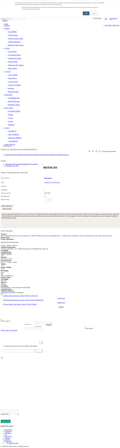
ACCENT (7, 71)
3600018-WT (61, 302)
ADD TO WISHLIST (7, 206)
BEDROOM (8, 95)
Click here (4, 292)
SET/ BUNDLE (13, 134)
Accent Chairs (13, 82)
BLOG (3, 377)
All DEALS (12, 131)
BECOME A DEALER (112, 25)
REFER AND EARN (7, 389)
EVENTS (4, 374)
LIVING (7, 48)
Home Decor (12, 78)
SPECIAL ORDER (14, 138)
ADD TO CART (7, 209)
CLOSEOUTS (13, 141)
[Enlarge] (89, 151)
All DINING (12, 32)
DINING (7, 28)
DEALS (6, 128)
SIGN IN (114, 18)
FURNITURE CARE (7, 405)
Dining (10, 115)
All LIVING (12, 52)
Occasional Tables (14, 55)
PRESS (3, 383)
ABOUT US (4, 361)
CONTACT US (5, 364)
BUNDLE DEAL (14, 105)
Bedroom (11, 125)
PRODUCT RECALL (7, 399)
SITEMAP (4, 402)
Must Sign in (48, 178)
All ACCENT (13, 75)
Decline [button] (94, 13)
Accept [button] (86, 13)
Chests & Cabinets (14, 85)
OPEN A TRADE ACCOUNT (10, 370)
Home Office (12, 68)
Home (6, 24)
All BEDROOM (13, 98)
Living (10, 118)
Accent (10, 121)
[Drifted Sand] (56, 182)
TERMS (3, 386)
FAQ (2, 367)
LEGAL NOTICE (6, 396)
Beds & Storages (14, 101)
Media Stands (13, 62)
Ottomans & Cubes (14, 58)
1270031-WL (61, 298)
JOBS (2, 380)
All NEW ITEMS (14, 111)
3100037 (61, 307)
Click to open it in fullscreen (9, 330)
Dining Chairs (13, 35)
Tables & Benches (14, 42)
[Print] (93, 151)
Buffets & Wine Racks (16, 45)
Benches (11, 88)
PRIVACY (4, 393)
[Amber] (48, 182)
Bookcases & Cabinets (16, 65)
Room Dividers (13, 92)
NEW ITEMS (8, 108)
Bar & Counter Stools (15, 38)
